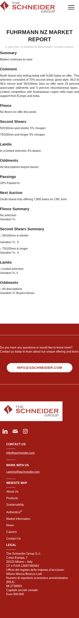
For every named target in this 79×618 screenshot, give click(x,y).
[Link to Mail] (15, 432)
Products (12, 498)
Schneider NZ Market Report (38, 47)
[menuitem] (69, 7)
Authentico (14, 512)
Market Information (18, 518)
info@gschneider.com (20, 452)
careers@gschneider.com (23, 471)
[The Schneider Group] (31, 7)
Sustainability (15, 504)
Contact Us (13, 538)
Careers (11, 531)
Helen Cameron (65, 47)
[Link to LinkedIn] (5, 432)
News (10, 525)
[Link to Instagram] (25, 432)
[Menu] (69, 7)
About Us (12, 491)
